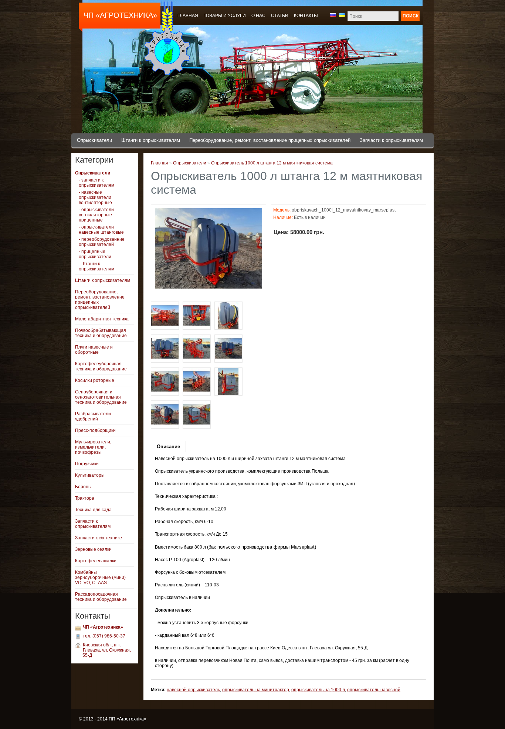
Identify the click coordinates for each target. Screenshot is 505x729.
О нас (258, 15)
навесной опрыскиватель (193, 689)
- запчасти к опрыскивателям (96, 182)
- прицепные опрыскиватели (95, 254)
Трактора (84, 498)
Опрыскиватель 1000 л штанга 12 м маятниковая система (272, 163)
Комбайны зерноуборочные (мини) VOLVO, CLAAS (100, 577)
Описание (168, 446)
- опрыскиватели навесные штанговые (101, 229)
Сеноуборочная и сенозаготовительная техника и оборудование (101, 397)
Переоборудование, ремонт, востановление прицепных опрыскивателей (269, 140)
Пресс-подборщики (95, 430)
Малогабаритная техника (102, 319)
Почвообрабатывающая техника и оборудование (101, 333)
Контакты (306, 15)
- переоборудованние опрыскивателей (102, 242)
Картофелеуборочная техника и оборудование (101, 366)
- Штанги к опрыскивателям (96, 266)
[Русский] (333, 15)
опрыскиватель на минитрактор (255, 689)
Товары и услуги (225, 15)
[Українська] (342, 15)
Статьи (279, 15)
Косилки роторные (94, 380)
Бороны (83, 486)
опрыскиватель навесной (373, 689)
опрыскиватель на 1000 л (318, 689)
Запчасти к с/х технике (98, 537)
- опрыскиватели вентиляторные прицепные (96, 215)
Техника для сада (93, 509)
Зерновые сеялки (93, 549)
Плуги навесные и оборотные (94, 349)
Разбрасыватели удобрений (93, 416)
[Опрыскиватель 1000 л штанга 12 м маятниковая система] (208, 287)
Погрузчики (87, 463)
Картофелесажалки (95, 560)
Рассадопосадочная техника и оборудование (101, 597)
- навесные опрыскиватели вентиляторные (95, 197)
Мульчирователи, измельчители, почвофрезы (93, 447)
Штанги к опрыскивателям (150, 140)
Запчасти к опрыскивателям (391, 140)
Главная (159, 163)
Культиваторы (90, 475)
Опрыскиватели (94, 140)
